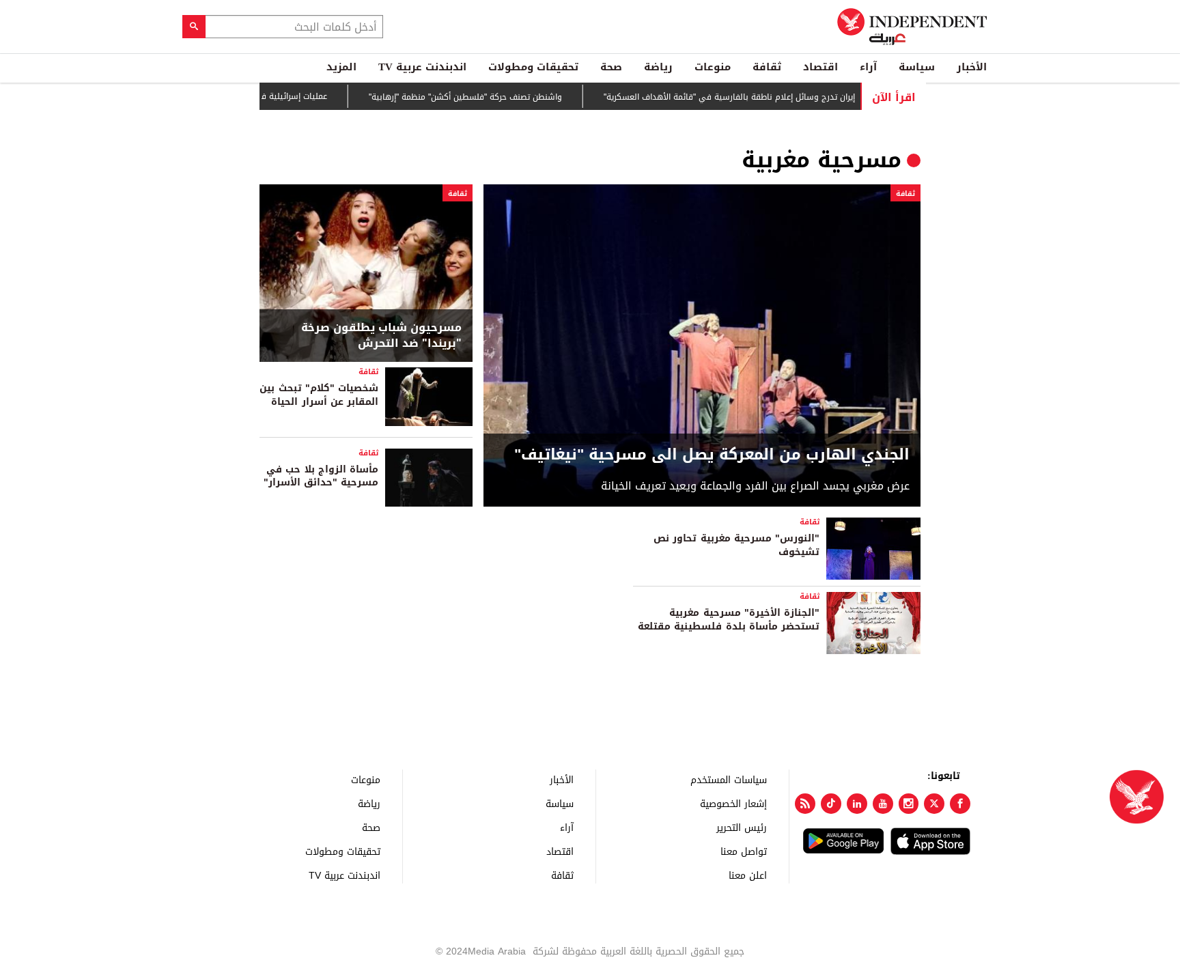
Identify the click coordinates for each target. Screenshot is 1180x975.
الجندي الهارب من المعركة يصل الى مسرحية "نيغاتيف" (712, 455)
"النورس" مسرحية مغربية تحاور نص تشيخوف (736, 545)
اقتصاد (820, 66)
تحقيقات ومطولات (533, 66)
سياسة (917, 66)
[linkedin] (857, 803)
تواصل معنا (743, 851)
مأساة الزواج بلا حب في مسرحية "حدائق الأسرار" (321, 476)
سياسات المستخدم (728, 779)
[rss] (805, 803)
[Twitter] (934, 803)
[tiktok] (831, 803)
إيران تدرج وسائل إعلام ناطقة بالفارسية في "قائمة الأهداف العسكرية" (748, 96)
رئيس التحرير (741, 827)
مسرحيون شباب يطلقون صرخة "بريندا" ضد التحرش (381, 335)
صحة (611, 66)
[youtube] (883, 803)
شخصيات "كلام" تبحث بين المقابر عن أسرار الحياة (318, 395)
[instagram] (909, 803)
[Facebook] (960, 803)
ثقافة (767, 66)
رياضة (658, 66)
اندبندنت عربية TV (422, 66)
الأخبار (972, 66)
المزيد (341, 66)
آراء (868, 66)
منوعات (712, 66)
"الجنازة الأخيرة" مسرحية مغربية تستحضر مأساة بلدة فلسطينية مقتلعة (728, 620)
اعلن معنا (748, 875)
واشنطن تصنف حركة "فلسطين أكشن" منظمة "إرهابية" (484, 96)
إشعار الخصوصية (733, 803)
